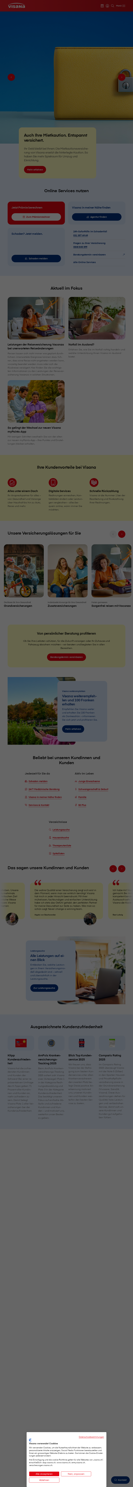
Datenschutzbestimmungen (91, 1437)
